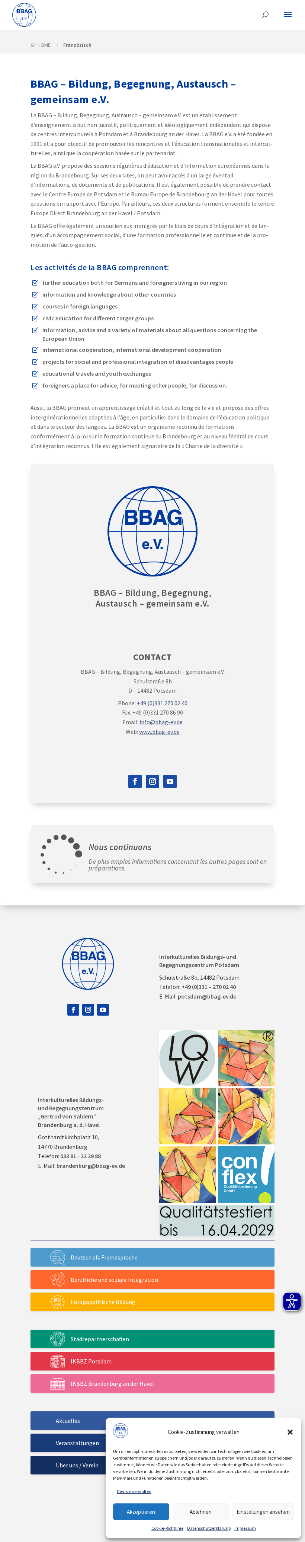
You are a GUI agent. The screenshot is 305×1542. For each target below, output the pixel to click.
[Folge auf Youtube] (170, 781)
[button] (290, 1432)
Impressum (245, 1528)
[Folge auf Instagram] (152, 781)
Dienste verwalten (134, 1491)
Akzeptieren (141, 1511)
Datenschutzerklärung (209, 1528)
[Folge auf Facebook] (135, 781)
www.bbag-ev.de (159, 731)
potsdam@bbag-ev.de (207, 996)
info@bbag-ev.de (161, 722)
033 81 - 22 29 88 (80, 1156)
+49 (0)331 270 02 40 (162, 703)
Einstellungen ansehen (263, 1511)
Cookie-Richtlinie (167, 1528)
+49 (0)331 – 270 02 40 (209, 986)
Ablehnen (201, 1511)
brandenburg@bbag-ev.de (91, 1165)
